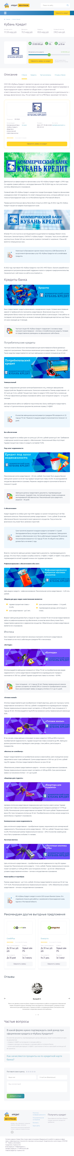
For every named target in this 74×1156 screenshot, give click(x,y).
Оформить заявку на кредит (41, 61)
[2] (28, 1071)
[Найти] (67, 5)
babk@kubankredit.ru (58, 125)
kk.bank (24, 125)
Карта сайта (36, 1126)
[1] (27, 1071)
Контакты (36, 1122)
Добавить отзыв (15, 1096)
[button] (36, 1015)
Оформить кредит (62, 13)
